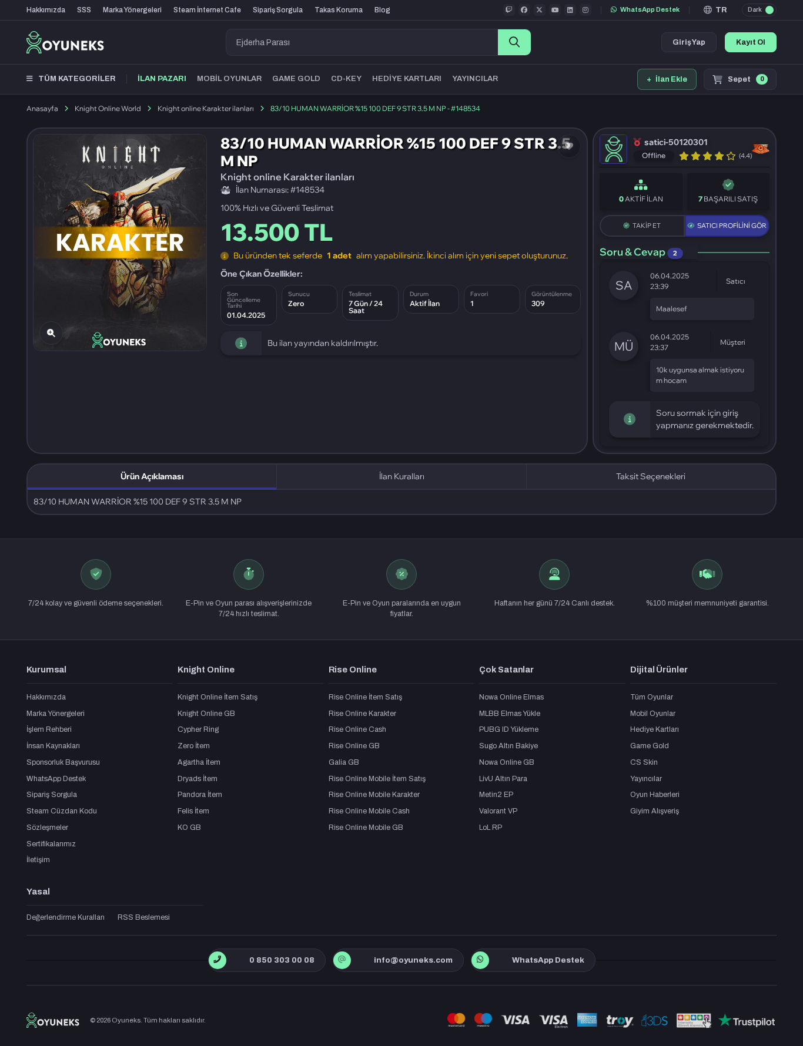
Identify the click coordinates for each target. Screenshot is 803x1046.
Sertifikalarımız (51, 844)
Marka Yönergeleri (132, 10)
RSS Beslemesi (144, 917)
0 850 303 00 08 (281, 960)
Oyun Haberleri (655, 795)
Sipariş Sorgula (278, 10)
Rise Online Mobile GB (366, 827)
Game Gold (649, 746)
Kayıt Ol (750, 42)
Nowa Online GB (506, 762)
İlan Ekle (667, 79)
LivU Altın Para (503, 779)
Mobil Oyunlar (652, 713)
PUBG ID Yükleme (508, 729)
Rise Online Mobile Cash (369, 811)
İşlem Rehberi (49, 729)
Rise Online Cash (357, 729)
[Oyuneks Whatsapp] (480, 960)
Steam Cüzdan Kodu (61, 811)
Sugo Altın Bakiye (508, 746)
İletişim (38, 860)
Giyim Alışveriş (654, 811)
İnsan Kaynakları (53, 746)
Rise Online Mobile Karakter (374, 795)
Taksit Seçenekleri (650, 476)
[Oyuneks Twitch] (509, 10)
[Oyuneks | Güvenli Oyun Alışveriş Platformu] (65, 42)
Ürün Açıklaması (152, 476)
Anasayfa (42, 108)
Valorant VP (498, 811)
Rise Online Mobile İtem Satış (377, 779)
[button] (715, 10)
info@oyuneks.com (413, 960)
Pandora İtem (200, 795)
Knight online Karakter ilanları (206, 108)
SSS (84, 10)
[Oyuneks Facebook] (524, 10)
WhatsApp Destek (650, 9)
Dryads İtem (198, 779)
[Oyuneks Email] (342, 960)
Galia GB (344, 762)
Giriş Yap (688, 42)
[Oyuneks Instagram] (585, 10)
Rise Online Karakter (362, 713)
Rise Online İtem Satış (365, 697)
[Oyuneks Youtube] (555, 10)
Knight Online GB (206, 713)
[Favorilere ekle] (569, 146)
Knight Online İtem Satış (217, 697)
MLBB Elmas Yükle (509, 713)
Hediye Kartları (654, 729)
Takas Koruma (338, 10)
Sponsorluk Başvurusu (63, 762)
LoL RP (490, 827)
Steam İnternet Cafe (207, 10)
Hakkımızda (45, 10)
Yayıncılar (646, 779)
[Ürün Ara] (514, 42)
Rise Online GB (354, 746)
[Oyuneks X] (540, 10)
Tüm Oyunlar (651, 697)
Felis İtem (193, 811)
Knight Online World (108, 108)
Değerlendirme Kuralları (65, 917)
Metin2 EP (496, 795)
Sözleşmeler (47, 827)
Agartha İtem (199, 762)
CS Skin (644, 762)
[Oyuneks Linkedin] (570, 10)
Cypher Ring (198, 729)
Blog (382, 10)
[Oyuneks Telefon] (217, 960)
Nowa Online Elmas (511, 697)
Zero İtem (194, 746)
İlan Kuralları (401, 476)
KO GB (189, 827)
